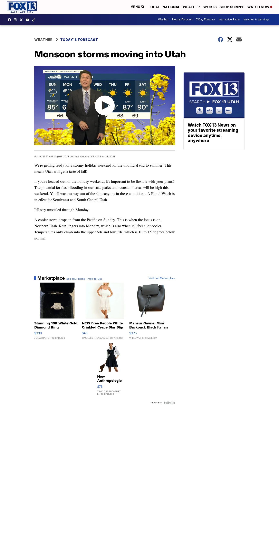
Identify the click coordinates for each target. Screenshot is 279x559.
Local (154, 7)
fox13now (16, 19)
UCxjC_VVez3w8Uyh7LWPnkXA (28, 19)
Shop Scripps (232, 7)
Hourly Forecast (182, 19)
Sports (210, 7)
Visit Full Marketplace (161, 278)
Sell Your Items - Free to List (84, 278)
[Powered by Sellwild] (169, 402)
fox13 (22, 19)
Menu (136, 7)
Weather (191, 7)
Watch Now (258, 7)
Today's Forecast (79, 40)
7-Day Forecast (205, 19)
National (171, 7)
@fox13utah (34, 19)
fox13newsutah (10, 19)
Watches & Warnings (256, 19)
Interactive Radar (229, 19)
